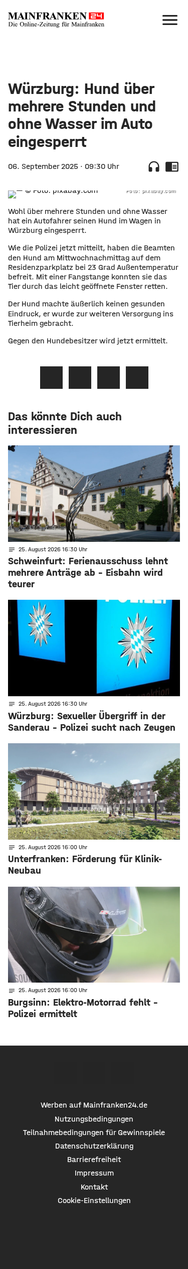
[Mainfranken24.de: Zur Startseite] (56, 20)
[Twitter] (94, 1073)
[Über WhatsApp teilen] (108, 377)
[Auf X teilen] (80, 377)
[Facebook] (65, 1073)
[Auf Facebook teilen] (51, 377)
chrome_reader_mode (172, 166)
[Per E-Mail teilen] (137, 377)
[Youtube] (122, 1073)
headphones (154, 166)
